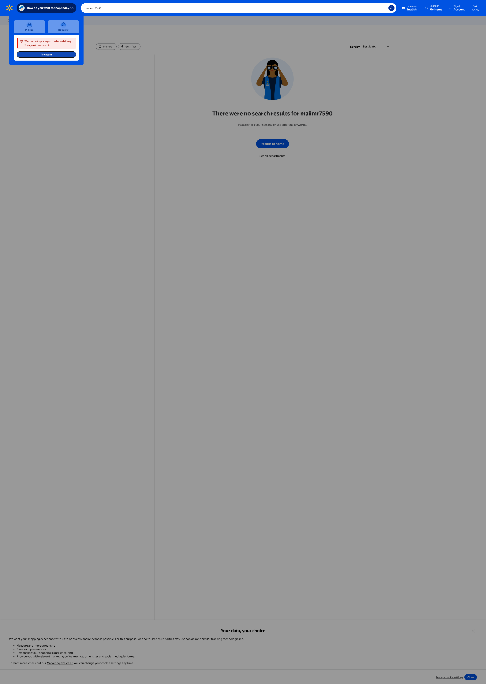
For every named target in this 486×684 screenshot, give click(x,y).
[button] (434, 8)
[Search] (391, 8)
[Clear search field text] (382, 8)
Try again (46, 54)
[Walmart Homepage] (9, 8)
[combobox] (238, 8)
